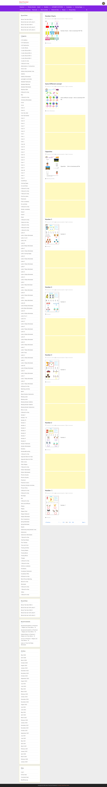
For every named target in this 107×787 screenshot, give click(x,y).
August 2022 (24, 704)
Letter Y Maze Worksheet (27, 378)
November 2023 (25, 673)
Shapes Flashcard (25, 514)
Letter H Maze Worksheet (27, 279)
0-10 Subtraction (25, 42)
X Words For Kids (25, 586)
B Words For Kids (25, 92)
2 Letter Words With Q (26, 53)
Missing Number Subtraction (27, 407)
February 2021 (24, 748)
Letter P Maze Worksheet (27, 329)
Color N (23, 146)
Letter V (23, 360)
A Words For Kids (25, 63)
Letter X (23, 370)
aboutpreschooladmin (60, 18)
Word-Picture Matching (26, 579)
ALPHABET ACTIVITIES (57, 7)
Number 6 (23, 433)
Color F (22, 126)
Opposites (48, 151)
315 (70, 522)
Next (83, 522)
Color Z (23, 178)
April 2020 (23, 754)
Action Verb (24, 68)
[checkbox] (103, 3)
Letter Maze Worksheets (26, 308)
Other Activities (44, 9)
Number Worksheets (25, 446)
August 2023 (24, 681)
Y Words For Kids (25, 589)
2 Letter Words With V (26, 58)
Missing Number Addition (27, 402)
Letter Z (23, 381)
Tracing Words (24, 553)
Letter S (23, 342)
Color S (23, 159)
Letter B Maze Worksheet (27, 245)
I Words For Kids (25, 222)
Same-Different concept (53, 84)
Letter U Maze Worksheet (27, 357)
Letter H (23, 277)
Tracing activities (25, 547)
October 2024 (24, 662)
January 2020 (24, 761)
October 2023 (24, 675)
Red (22, 498)
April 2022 (23, 715)
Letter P (23, 326)
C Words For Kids (25, 97)
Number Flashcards (25, 443)
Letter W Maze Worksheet (27, 368)
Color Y (23, 175)
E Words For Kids (25, 191)
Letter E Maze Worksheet (27, 264)
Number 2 (48, 423)
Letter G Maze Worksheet (27, 274)
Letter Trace (24, 352)
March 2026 (24, 660)
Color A (23, 107)
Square (22, 527)
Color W (23, 170)
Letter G (23, 271)
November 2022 (25, 702)
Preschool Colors (25, 482)
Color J (22, 136)
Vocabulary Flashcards (26, 571)
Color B (23, 110)
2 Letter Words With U (26, 55)
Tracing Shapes (24, 550)
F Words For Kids (25, 193)
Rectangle (23, 495)
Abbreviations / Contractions (28, 66)
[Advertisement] (65, 55)
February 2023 (24, 694)
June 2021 (23, 738)
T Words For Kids (25, 537)
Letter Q (23, 331)
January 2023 (24, 696)
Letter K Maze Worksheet (27, 295)
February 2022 (24, 720)
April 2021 (23, 743)
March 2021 (24, 746)
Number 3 (48, 355)
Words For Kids (55, 9)
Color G (23, 128)
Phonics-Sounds (32, 7)
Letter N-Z (23, 318)
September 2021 (25, 733)
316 (73, 522)
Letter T (23, 347)
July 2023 (23, 683)
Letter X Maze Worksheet (27, 373)
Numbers (46, 7)
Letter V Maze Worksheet (27, 363)
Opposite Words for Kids (27, 456)
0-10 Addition (24, 40)
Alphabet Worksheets (26, 87)
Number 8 (23, 438)
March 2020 (24, 756)
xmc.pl (22, 638)
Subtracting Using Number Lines (28, 529)
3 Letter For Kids (25, 61)
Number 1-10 (24, 417)
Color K (23, 139)
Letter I (22, 282)
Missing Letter (24, 396)
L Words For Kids (25, 230)
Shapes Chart (24, 511)
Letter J (23, 287)
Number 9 (23, 441)
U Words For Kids (25, 560)
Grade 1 (39, 7)
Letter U (23, 355)
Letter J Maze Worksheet (27, 290)
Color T (23, 162)
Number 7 (23, 435)
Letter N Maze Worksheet (27, 313)
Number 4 (48, 287)
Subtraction (23, 532)
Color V (23, 167)
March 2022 (24, 717)
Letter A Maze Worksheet (27, 235)
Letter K (23, 292)
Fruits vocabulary (25, 201)
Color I (22, 133)
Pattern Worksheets (51, 110)
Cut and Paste (24, 186)
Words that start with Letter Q (28, 29)
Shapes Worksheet (25, 516)
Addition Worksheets (26, 76)
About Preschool (23, 2)
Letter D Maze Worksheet (27, 258)
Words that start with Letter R (28, 27)
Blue (22, 94)
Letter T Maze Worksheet (27, 350)
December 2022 (25, 699)
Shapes (64, 9)
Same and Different (25, 503)
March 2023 (24, 691)
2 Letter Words (24, 48)
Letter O (23, 321)
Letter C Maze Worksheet (27, 251)
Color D (23, 120)
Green (22, 217)
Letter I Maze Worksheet (26, 284)
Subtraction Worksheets (26, 534)
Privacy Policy (72, 9)
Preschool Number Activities (27, 485)
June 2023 (23, 686)
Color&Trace (24, 180)
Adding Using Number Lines (27, 71)
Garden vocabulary (25, 209)
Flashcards (34, 9)
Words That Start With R (26, 24)
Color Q (23, 154)
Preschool (22, 7)
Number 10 (23, 420)
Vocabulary (69, 7)
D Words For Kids (25, 188)
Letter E (23, 261)
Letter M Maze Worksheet (27, 305)
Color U (23, 165)
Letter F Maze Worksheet (27, 269)
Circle (22, 102)
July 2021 (23, 735)
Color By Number (25, 115)
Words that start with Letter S (28, 22)
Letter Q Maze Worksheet (27, 334)
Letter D (23, 256)
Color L (22, 141)
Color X (23, 172)
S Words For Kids (25, 501)
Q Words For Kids (25, 490)
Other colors (24, 461)
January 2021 (24, 751)
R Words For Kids (25, 493)
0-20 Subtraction (25, 45)
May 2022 (23, 712)
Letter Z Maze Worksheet (27, 383)
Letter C (23, 248)
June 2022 (23, 709)
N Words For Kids (25, 412)
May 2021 (23, 741)
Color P (23, 152)
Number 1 (48, 490)
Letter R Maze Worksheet (27, 339)
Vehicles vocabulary (25, 566)
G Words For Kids (25, 206)
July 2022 (23, 707)
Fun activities (24, 204)
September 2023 (25, 678)
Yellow (22, 592)
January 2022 (24, 722)
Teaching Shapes (25, 540)
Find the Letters (24, 196)
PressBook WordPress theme (63, 785)
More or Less (24, 409)
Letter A (23, 232)
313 (63, 522)
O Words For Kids (25, 454)
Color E (23, 123)
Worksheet (23, 584)
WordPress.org (24, 780)
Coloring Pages (78, 7)
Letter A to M (24, 238)
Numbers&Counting (25, 451)
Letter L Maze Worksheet (27, 300)
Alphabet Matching (25, 84)
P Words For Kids (25, 467)
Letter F (23, 266)
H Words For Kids (25, 219)
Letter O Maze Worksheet (27, 323)
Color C (23, 118)
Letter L (23, 297)
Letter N (23, 310)
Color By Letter (24, 113)
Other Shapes (24, 464)
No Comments (70, 19)
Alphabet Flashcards (26, 81)
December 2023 (25, 670)
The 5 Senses (24, 542)
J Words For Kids (25, 225)
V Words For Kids (25, 563)
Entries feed (24, 774)
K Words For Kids (25, 227)
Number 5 (48, 219)
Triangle (23, 558)
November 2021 (24, 728)
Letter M (23, 303)
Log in (22, 772)
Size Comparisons (25, 519)
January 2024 (24, 668)
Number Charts (50, 16)
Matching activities (50, 178)
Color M (23, 144)
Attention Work (24, 89)
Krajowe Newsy (24, 634)
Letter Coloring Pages (26, 253)
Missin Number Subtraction (27, 394)
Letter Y (23, 376)
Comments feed (24, 777)
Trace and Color (25, 545)
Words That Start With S (26, 19)
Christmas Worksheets (25, 9)
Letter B (23, 243)
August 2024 (24, 665)
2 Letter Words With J (26, 50)
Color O (23, 149)
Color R (23, 157)
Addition (23, 74)
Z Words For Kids (25, 594)
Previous (48, 522)
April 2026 (23, 657)
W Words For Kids (25, 576)
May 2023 (23, 689)
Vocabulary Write (25, 573)
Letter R (23, 337)
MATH (22, 391)
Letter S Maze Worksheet (27, 344)
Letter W (23, 365)
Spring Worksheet (25, 521)
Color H (23, 131)
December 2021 (24, 725)
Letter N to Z (24, 316)
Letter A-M (23, 240)
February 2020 (24, 759)
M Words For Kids (25, 386)
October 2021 (24, 730)
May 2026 (23, 655)
